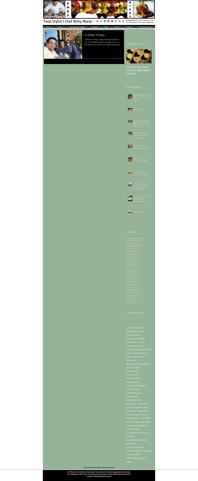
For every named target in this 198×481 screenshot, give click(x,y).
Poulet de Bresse (132, 375)
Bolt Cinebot (131, 342)
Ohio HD (129, 367)
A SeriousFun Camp (138, 328)
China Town (130, 346)
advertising (142, 404)
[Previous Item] (130, 56)
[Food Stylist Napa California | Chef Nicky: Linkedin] (105, 21)
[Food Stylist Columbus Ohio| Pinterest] (101, 21)
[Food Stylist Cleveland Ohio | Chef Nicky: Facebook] (108, 21)
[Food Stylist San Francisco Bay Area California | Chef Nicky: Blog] (123, 21)
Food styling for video (143, 349)
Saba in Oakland (132, 382)
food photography (133, 418)
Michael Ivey (131, 360)
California (141, 342)
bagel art (129, 407)
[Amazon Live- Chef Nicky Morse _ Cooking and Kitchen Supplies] (94, 21)
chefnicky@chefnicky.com (102, 476)
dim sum (144, 415)
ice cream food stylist (134, 433)
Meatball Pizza (132, 357)
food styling (146, 418)
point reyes (130, 444)
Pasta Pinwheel (132, 371)
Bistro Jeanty (139, 331)
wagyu (128, 462)
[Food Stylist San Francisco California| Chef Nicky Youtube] (97, 21)
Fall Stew (129, 349)
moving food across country (137, 440)
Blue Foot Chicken (133, 335)
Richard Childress (133, 378)
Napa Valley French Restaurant (138, 364)
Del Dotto (140, 346)
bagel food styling (141, 407)
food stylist (130, 429)
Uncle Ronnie (131, 404)
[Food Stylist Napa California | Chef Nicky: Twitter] (119, 21)
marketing (130, 436)
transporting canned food (136, 458)
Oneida (137, 367)
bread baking (143, 411)
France (129, 353)
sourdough (147, 451)
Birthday (129, 331)
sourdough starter (133, 454)
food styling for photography (137, 425)
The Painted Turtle (133, 400)
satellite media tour (133, 451)
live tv (146, 433)
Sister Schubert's (132, 389)
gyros (138, 429)
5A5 (127, 328)
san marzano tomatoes (135, 447)
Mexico (141, 357)
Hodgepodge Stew (140, 353)
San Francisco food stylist (136, 386)
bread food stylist (133, 415)
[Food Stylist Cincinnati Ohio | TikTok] (116, 21)
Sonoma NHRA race (133, 393)
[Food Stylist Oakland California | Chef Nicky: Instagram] (112, 21)
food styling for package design (138, 422)
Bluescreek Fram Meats (135, 338)
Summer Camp (132, 396)
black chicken (131, 411)
